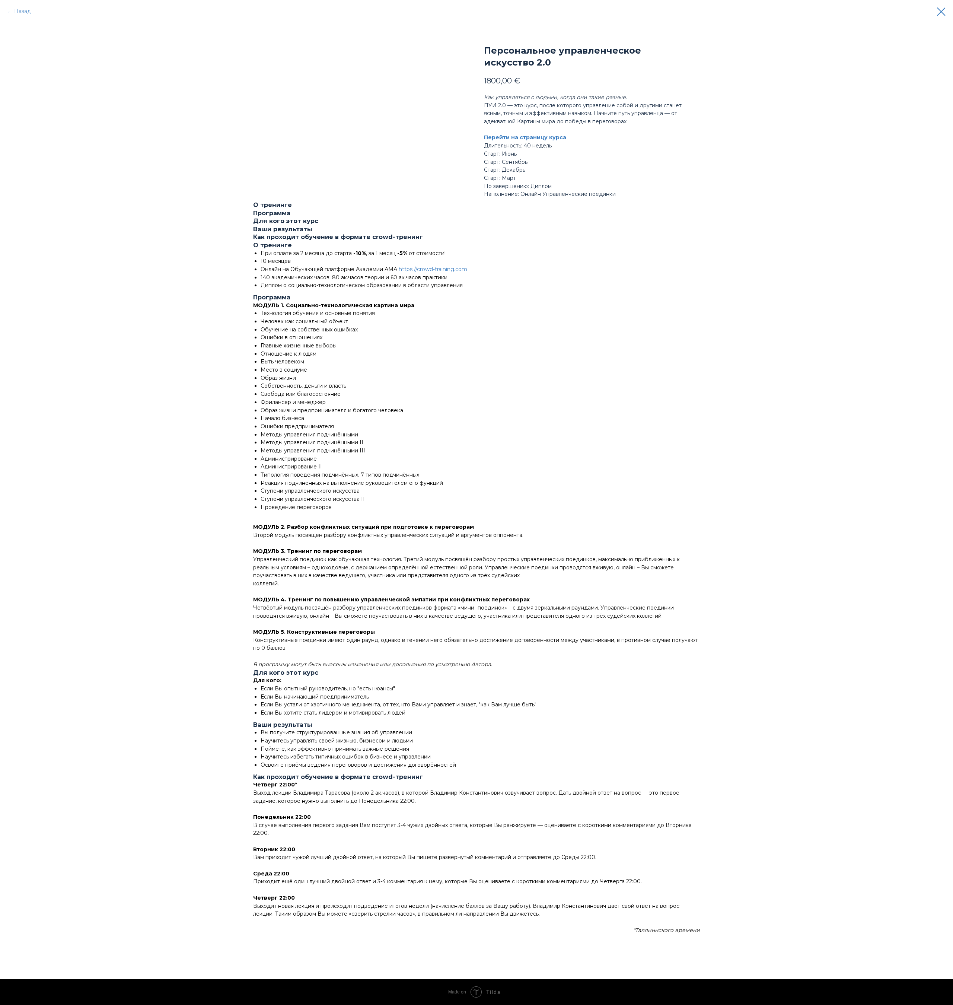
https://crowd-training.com (433, 269)
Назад (22, 11)
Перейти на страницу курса (525, 137)
